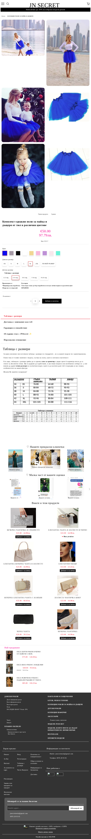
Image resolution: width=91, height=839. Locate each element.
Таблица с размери (11, 273)
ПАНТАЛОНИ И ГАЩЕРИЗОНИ (60, 696)
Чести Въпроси (22, 770)
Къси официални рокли (14, 702)
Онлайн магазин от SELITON (45, 837)
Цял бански (11, 734)
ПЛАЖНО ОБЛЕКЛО (12, 726)
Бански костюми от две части (17, 732)
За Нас (6, 759)
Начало (3, 16)
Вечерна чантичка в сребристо (23, 530)
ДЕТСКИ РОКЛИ (54, 708)
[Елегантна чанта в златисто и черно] (68, 518)
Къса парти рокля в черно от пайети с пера (29, 653)
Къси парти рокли (12, 704)
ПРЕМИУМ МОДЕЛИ (56, 738)
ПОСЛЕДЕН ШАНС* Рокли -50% (17, 709)
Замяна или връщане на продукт (8, 785)
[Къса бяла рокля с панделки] (9, 669)
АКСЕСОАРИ (53, 716)
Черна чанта (23, 631)
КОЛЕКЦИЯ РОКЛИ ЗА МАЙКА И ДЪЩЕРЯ (20, 16)
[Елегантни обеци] (68, 552)
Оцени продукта (43, 214)
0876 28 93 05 (62, 758)
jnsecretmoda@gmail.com (64, 754)
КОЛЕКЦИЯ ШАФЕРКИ (57, 712)
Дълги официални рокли (14, 699)
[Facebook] (49, 762)
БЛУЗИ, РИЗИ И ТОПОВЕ (58, 700)
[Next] (89, 461)
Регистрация (21, 759)
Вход (19, 754)
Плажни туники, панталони (58, 720)
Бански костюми (12, 729)
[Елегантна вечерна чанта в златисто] (23, 552)
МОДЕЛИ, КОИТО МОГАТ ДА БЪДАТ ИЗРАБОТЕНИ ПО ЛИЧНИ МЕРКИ (62, 729)
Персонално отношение (15, 340)
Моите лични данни (45, 832)
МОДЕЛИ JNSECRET (56, 724)
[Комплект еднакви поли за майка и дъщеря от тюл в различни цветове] (23, 38)
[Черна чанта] (23, 619)
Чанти (8, 720)
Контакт (7, 763)
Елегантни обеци (68, 564)
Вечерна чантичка (67, 631)
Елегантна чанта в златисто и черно (67, 530)
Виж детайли (68, 536)
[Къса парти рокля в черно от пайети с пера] (9, 656)
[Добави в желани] (85, 295)
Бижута (9, 722)
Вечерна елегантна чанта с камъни (23, 598)
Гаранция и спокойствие (15, 328)
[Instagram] (54, 762)
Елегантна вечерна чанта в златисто (23, 564)
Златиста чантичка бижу (67, 598)
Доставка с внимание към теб (18, 322)
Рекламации (8, 779)
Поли (8, 707)
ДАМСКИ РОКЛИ (11, 696)
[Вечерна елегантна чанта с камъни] (23, 585)
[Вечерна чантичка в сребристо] (23, 518)
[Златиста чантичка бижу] (68, 585)
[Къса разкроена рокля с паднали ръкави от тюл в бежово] (9, 682)
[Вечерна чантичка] (68, 619)
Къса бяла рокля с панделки (30, 665)
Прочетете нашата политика (46, 828)
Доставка (34, 774)
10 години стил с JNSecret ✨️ (18, 334)
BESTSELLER (53, 734)
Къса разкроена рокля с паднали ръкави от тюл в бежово (29, 679)
